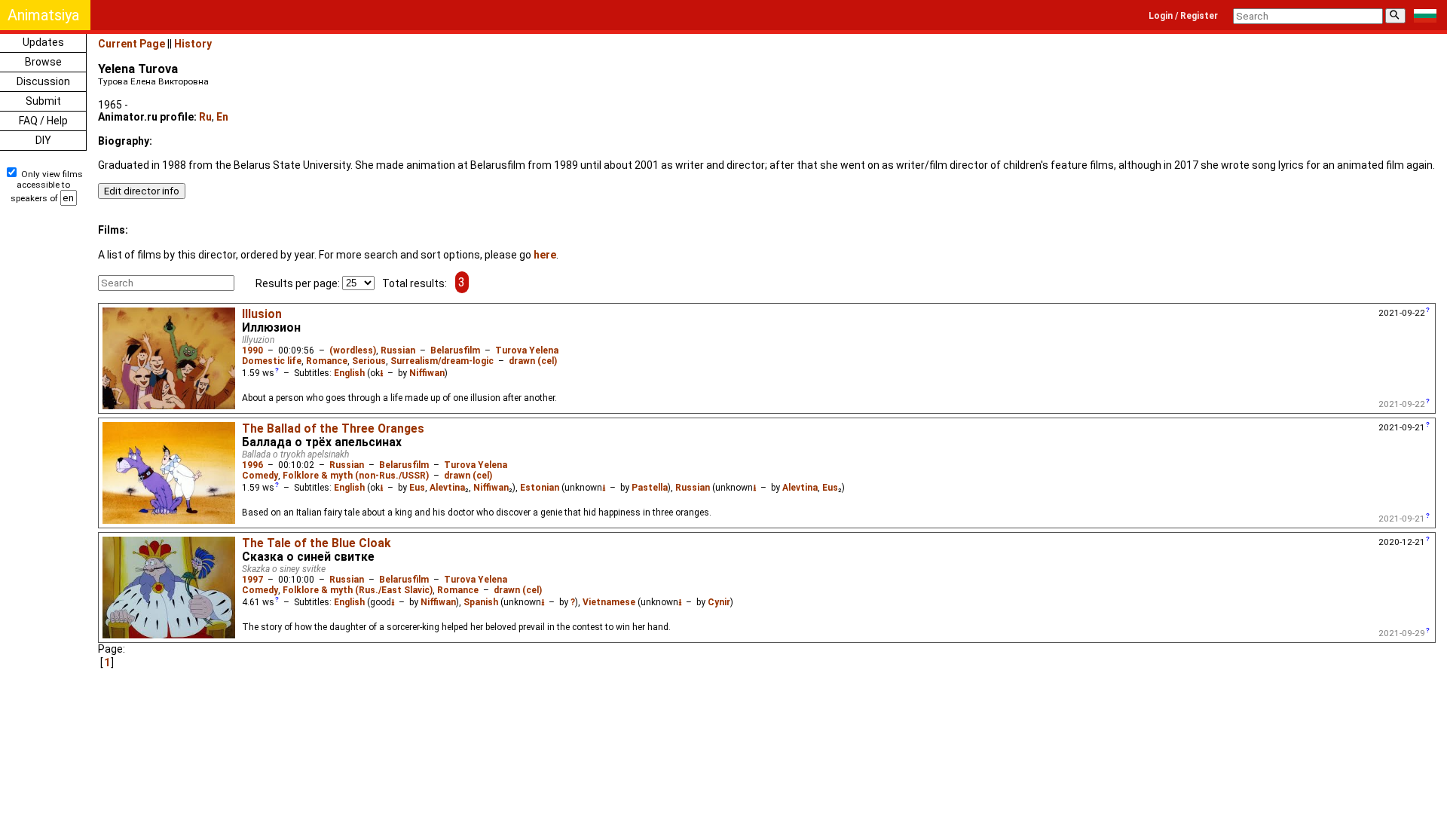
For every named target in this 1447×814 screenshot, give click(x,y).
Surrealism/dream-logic (442, 361)
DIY (43, 140)
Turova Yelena (526, 350)
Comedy (260, 475)
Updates (43, 42)
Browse (43, 62)
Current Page (131, 44)
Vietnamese (609, 602)
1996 (252, 465)
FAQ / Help (43, 121)
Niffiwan (427, 373)
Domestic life (271, 361)
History (193, 44)
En (222, 117)
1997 (252, 579)
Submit (43, 101)
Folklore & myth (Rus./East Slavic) (358, 590)
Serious (369, 361)
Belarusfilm (455, 350)
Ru (205, 117)
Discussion (43, 81)
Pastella (650, 487)
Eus (417, 487)
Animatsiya (43, 15)
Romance (326, 361)
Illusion (262, 314)
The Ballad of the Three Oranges (333, 429)
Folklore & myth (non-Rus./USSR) (356, 475)
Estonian (539, 487)
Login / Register (1183, 16)
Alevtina (447, 487)
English (349, 373)
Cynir (719, 602)
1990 (252, 350)
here (545, 255)
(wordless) (352, 350)
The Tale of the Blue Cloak (316, 543)
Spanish (480, 602)
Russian (398, 350)
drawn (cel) (533, 361)
